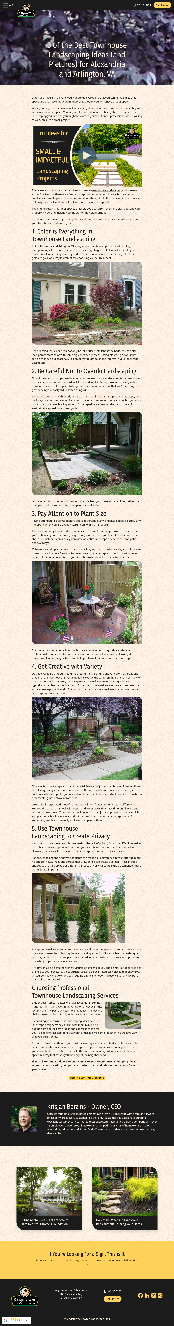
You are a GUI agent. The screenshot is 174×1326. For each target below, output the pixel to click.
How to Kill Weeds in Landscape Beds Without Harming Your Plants (119, 1222)
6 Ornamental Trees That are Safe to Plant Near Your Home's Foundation (44, 1222)
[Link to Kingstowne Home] (26, 5)
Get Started (162, 5)
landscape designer (44, 1025)
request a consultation (46, 1065)
